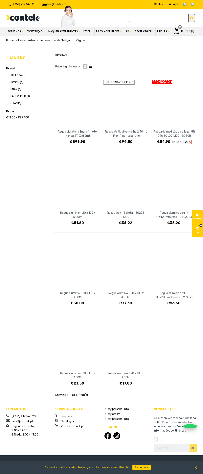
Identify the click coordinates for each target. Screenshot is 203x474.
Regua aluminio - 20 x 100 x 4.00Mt (126, 295)
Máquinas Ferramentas (63, 31)
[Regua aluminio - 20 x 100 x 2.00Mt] (126, 343)
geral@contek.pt (22, 421)
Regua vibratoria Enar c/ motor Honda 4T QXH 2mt (78, 133)
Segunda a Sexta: (24, 430)
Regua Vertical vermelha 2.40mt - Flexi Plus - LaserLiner (126, 133)
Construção (35, 31)
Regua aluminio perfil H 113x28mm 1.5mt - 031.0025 (174, 295)
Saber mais (141, 467)
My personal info (118, 409)
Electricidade (143, 31)
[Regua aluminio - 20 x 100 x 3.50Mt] (78, 263)
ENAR (16, 89)
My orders (114, 414)
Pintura (162, 31)
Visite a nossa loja (71, 426)
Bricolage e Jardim (107, 31)
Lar (127, 31)
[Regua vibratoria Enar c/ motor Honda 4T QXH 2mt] (78, 102)
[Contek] (23, 17)
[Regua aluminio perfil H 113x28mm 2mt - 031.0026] (174, 183)
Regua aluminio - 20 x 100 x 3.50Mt (78, 295)
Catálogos (67, 421)
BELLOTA (18, 75)
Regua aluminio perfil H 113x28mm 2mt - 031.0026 (174, 215)
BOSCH (17, 82)
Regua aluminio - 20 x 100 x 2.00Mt (126, 375)
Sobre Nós (14, 31)
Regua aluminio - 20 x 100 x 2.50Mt (78, 375)
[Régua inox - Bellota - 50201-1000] (126, 183)
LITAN (16, 103)
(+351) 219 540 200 (24, 416)
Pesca (86, 31)
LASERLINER (20, 96)
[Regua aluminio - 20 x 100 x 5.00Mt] (78, 183)
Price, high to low (66, 66)
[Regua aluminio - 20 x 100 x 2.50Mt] (78, 343)
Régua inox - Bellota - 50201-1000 (126, 215)
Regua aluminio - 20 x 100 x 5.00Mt (78, 215)
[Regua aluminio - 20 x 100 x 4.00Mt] (126, 263)
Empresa (66, 416)
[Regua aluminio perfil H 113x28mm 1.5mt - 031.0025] (174, 263)
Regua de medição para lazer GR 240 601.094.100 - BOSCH (174, 133)
